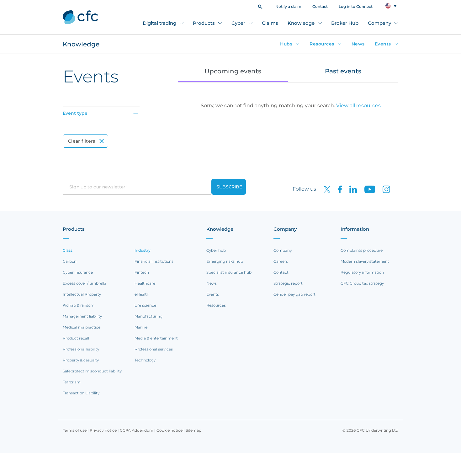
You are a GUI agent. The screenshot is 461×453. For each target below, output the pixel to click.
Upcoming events (232, 71)
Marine (141, 327)
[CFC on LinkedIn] (350, 189)
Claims (270, 23)
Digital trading (159, 23)
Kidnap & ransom (78, 305)
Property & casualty (81, 360)
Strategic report (288, 283)
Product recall (76, 338)
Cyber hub (216, 250)
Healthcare (145, 283)
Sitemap (193, 430)
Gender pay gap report (294, 294)
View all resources (358, 105)
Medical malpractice (81, 327)
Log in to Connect (356, 6)
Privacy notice (103, 430)
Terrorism (72, 382)
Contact (320, 6)
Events (383, 44)
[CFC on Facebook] (337, 189)
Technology (145, 360)
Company (379, 23)
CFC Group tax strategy (362, 283)
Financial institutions (154, 261)
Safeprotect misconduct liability (92, 371)
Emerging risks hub (224, 261)
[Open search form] (260, 6)
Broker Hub (344, 23)
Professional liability (81, 349)
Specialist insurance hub (229, 272)
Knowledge (301, 23)
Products (204, 23)
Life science (145, 305)
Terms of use (75, 430)
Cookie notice (169, 430)
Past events (343, 71)
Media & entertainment (156, 338)
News (358, 44)
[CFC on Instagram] (383, 189)
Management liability (82, 316)
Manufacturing (148, 316)
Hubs (286, 44)
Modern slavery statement (365, 261)
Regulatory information (362, 272)
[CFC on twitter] (324, 189)
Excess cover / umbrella (84, 283)
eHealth (142, 294)
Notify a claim (288, 6)
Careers (280, 261)
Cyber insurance (78, 272)
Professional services (154, 349)
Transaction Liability (81, 393)
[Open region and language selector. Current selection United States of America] (391, 6)
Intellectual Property (82, 294)
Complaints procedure (362, 250)
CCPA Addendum (136, 430)
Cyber (238, 23)
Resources (322, 44)
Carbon (70, 261)
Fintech (142, 272)
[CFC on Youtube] (367, 189)
